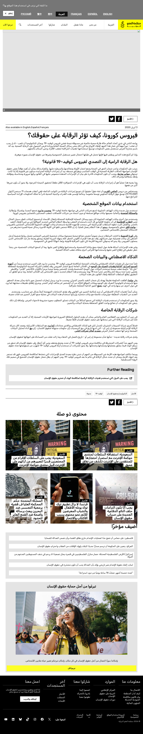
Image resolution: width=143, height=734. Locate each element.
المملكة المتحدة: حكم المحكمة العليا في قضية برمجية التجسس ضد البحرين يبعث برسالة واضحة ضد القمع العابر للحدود (27, 509)
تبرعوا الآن (71, 668)
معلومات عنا (131, 681)
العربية (62, 14)
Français (76, 14)
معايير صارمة (124, 174)
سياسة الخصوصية (134, 716)
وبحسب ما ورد (44, 210)
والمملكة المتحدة (129, 213)
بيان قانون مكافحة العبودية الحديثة (131, 698)
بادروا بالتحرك (83, 693)
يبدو (105, 227)
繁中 (39, 14)
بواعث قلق (131, 227)
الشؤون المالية (133, 703)
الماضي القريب (110, 191)
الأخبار (133, 394)
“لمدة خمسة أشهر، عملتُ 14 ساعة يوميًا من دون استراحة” (106, 572)
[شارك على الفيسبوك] (119, 119)
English (107, 14)
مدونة (89, 394)
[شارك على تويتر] (112, 119)
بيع (31, 328)
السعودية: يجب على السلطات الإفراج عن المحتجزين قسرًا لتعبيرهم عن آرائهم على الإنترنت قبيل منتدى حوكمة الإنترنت (39, 461)
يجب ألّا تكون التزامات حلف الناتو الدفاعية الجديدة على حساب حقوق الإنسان (118, 513)
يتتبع (99, 285)
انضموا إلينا (84, 690)
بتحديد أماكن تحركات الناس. (87, 331)
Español (93, 14)
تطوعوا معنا (84, 697)
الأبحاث (61, 701)
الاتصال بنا (135, 690)
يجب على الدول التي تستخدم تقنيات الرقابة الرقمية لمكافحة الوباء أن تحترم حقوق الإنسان (86, 378)
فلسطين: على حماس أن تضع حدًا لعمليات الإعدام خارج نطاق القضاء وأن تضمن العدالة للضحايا (89, 538)
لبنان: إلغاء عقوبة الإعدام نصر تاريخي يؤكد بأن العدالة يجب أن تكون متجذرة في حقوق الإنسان (90, 564)
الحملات (61, 697)
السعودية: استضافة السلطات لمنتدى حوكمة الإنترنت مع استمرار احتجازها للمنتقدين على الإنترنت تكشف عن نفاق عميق (107, 459)
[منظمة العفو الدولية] (130, 25)
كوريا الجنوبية (127, 235)
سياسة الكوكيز (99, 716)
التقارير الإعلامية (125, 221)
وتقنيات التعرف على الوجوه (103, 266)
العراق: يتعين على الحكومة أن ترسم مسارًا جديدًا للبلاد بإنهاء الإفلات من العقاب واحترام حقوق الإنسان (85, 546)
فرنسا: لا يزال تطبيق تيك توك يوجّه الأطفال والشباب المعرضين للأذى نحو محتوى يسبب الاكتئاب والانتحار (72, 511)
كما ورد (51, 325)
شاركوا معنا (82, 681)
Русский (26, 14)
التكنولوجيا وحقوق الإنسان (117, 394)
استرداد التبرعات (79, 716)
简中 (50, 14)
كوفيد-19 (99, 394)
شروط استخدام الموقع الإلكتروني (115, 716)
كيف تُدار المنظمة (132, 693)
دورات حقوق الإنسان (105, 699)
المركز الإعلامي (108, 690)
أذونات (88, 716)
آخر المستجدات (56, 683)
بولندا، (130, 280)
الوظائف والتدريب (29, 699)
